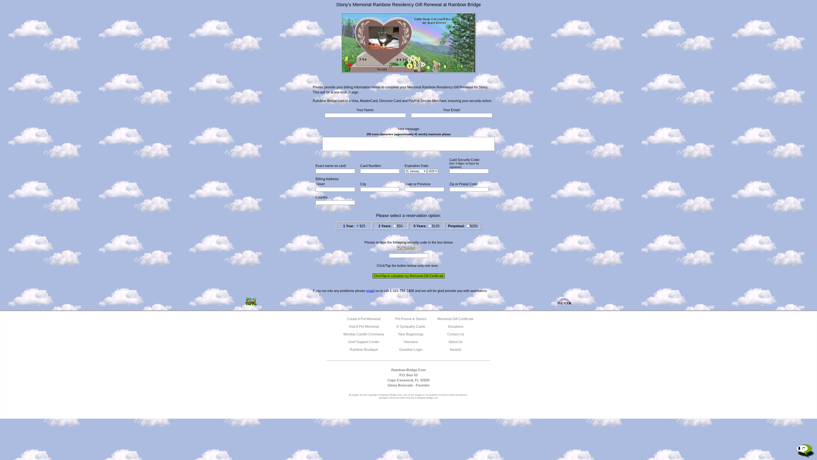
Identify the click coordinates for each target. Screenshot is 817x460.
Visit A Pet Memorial (364, 326)
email (370, 291)
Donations (455, 326)
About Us (455, 342)
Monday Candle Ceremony (363, 334)
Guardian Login (411, 349)
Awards (455, 349)
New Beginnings (410, 334)
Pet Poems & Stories (410, 319)
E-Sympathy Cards (411, 326)
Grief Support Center (363, 342)
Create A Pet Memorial (364, 319)
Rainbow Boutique (364, 349)
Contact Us (455, 334)
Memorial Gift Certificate (455, 319)
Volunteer (411, 342)
